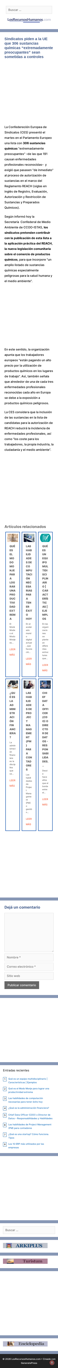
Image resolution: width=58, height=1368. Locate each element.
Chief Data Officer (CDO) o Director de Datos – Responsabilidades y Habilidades (30, 1116)
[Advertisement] (29, 94)
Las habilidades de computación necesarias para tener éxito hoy (29, 582)
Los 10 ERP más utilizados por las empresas (26, 1145)
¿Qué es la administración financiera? (28, 1107)
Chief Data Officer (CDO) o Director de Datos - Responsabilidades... (45, 729)
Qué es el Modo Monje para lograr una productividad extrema (12, 582)
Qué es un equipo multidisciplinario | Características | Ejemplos (45, 582)
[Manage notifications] (52, 1362)
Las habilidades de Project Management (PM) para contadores (29, 1126)
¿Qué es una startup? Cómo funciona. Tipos (28, 1136)
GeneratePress (29, 1363)
